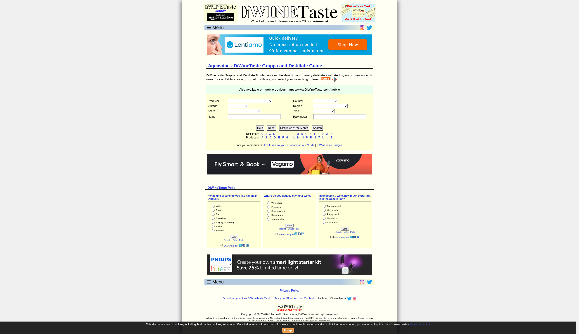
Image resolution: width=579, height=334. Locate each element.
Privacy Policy (289, 290)
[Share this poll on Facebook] (243, 245)
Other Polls (238, 240)
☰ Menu (215, 27)
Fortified (220, 230)
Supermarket (278, 211)
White (219, 206)
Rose (218, 210)
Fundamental (334, 206)
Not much (332, 218)
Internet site (277, 219)
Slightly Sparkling (225, 222)
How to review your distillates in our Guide (288, 145)
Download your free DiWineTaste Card (246, 298)
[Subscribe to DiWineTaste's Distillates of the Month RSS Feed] (325, 79)
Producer (276, 207)
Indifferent (332, 222)
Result (227, 240)
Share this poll (230, 245)
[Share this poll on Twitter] (240, 245)
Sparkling (221, 218)
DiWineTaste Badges (329, 145)
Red (218, 214)
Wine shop (276, 203)
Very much (332, 210)
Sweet (219, 226)
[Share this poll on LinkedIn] (247, 245)
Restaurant (277, 215)
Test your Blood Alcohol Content (294, 298)
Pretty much (333, 214)
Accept (288, 330)
